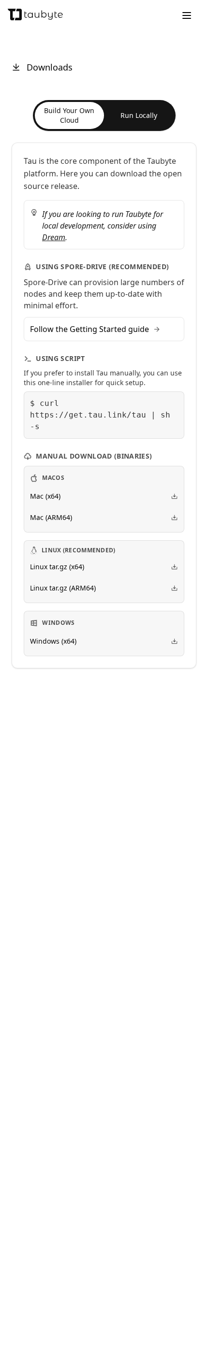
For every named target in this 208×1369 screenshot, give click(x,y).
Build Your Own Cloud (69, 115)
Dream (53, 237)
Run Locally (138, 115)
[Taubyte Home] (35, 14)
